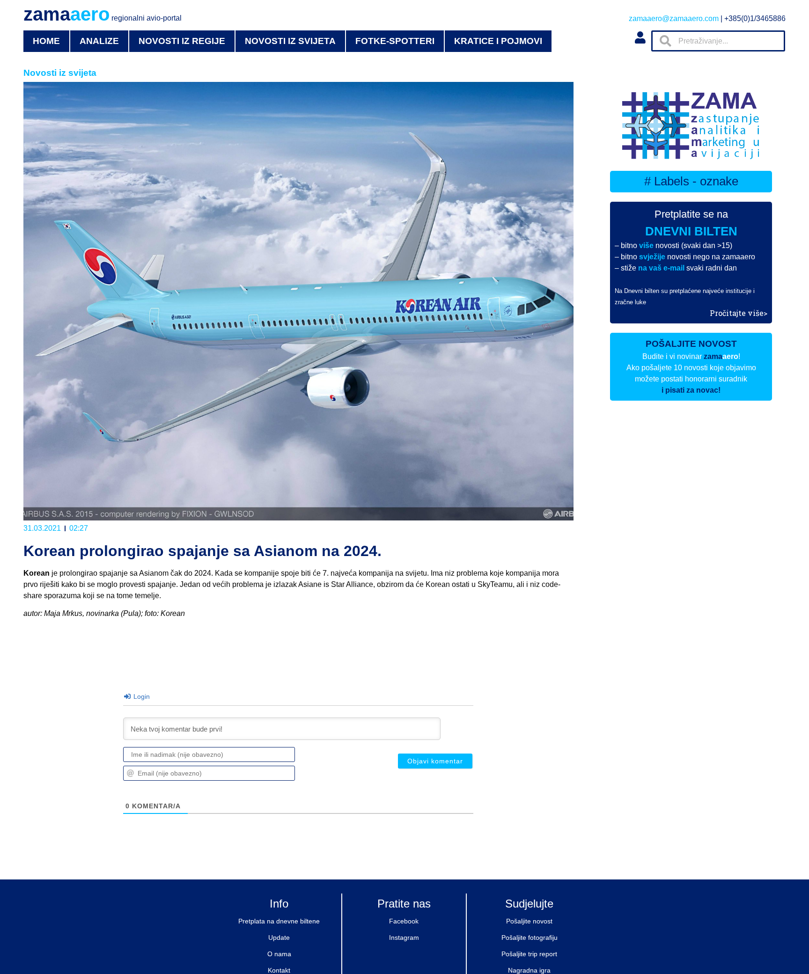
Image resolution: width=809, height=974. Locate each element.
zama (102, 14)
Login (141, 696)
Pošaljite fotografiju (529, 937)
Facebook (404, 921)
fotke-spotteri (394, 41)
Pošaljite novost (529, 921)
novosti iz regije (182, 41)
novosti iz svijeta (290, 41)
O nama (279, 954)
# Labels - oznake (691, 181)
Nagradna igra (529, 970)
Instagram (404, 937)
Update (279, 937)
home (46, 41)
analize (99, 41)
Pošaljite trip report (529, 954)
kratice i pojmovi (498, 41)
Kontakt (279, 970)
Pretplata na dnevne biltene (279, 921)
